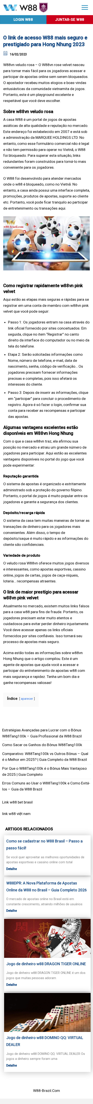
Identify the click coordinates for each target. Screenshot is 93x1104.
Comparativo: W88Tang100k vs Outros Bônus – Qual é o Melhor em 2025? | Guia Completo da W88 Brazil (45, 757)
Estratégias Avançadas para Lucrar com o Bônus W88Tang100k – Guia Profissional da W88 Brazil (42, 733)
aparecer (27, 698)
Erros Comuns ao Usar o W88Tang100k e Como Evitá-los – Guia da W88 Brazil (46, 786)
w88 (12, 813)
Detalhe (11, 869)
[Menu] (85, 7)
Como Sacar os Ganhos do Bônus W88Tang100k (42, 745)
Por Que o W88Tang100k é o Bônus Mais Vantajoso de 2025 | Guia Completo (44, 771)
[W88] (38, 7)
